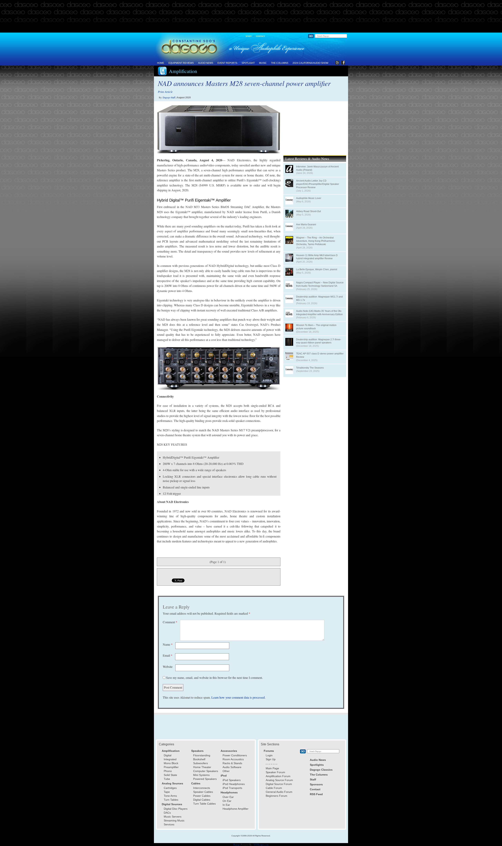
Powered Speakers (205, 778)
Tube (167, 778)
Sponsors (316, 784)
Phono (168, 771)
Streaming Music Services (174, 822)
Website (168, 666)
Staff (249, 36)
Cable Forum (274, 787)
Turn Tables (171, 799)
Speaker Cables (203, 791)
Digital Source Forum (279, 784)
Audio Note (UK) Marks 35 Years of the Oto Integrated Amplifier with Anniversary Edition (319, 313)
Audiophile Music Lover (308, 198)
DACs (167, 812)
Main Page (272, 768)
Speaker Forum (275, 772)
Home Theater (202, 767)
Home (160, 63)
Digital (167, 755)
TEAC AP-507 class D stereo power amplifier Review (320, 355)
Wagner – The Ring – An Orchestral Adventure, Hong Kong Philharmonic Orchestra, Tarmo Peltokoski (315, 241)
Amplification (183, 71)
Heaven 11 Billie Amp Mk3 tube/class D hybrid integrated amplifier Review (317, 257)
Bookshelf (199, 759)
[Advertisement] (251, 16)
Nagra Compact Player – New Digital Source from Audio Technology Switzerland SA (320, 284)
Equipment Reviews (181, 63)
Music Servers (172, 816)
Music (263, 63)
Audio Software (232, 767)
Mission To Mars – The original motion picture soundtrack (316, 327)
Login (269, 755)
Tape (167, 791)
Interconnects (201, 787)
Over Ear (228, 797)
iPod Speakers (232, 780)
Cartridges (170, 787)
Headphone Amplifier (235, 808)
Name (168, 644)
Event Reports (227, 63)
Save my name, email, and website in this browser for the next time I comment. (214, 677)
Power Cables (201, 795)
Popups (237, 844)
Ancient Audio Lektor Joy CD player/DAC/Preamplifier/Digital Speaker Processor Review (317, 184)
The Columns (279, 63)
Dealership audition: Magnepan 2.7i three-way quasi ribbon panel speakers (318, 341)
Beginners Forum (276, 795)
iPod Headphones (234, 784)
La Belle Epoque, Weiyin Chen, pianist (316, 269)
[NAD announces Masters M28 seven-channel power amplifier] (218, 129)
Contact (260, 36)
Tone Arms (170, 795)
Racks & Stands (232, 763)
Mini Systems (201, 775)
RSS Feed (316, 794)
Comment (170, 622)
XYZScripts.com (261, 844)
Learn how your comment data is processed (238, 697)
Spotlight (248, 63)
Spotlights (317, 764)
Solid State (170, 775)
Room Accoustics (233, 759)
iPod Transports (232, 787)
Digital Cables (201, 799)
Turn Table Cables (204, 803)
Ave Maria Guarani (306, 224)
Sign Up (271, 759)
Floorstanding (201, 755)
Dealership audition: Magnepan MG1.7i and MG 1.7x (319, 298)
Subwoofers (200, 763)
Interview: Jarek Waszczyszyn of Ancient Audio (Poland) (317, 168)
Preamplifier (171, 767)
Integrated (170, 759)
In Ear (226, 804)
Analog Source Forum (279, 780)
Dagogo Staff (169, 97)
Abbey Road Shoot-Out (308, 211)
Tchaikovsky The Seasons (310, 367)
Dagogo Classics (321, 769)
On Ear (227, 800)
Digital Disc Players (175, 808)
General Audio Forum (279, 791)
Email (167, 655)
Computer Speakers (205, 771)
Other (226, 771)
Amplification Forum (278, 776)
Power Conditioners (235, 755)
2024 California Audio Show (310, 63)
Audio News (205, 63)
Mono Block (171, 763)
